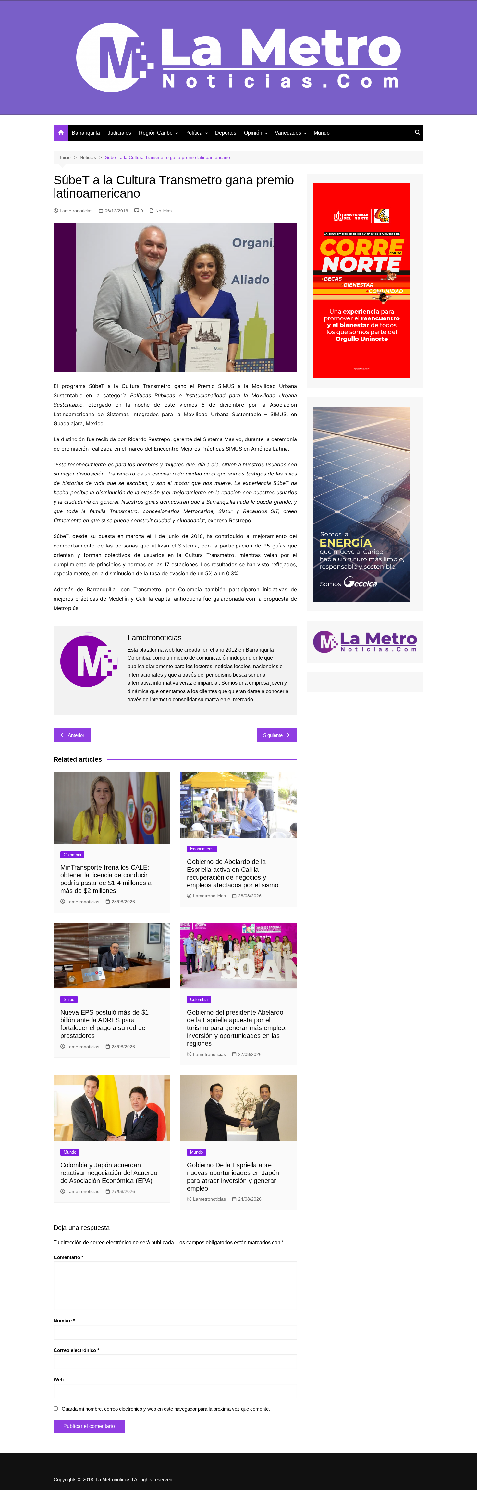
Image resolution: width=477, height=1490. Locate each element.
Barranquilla (86, 133)
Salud (69, 999)
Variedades (288, 133)
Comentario (68, 1257)
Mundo (322, 133)
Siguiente (273, 735)
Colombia (72, 854)
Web (59, 1379)
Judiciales (119, 133)
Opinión (253, 133)
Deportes (225, 133)
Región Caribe (156, 133)
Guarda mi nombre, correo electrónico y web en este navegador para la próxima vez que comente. (166, 1409)
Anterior (76, 735)
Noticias (163, 210)
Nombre (64, 1320)
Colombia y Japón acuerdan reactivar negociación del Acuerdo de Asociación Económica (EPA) (108, 1172)
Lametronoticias (76, 210)
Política (193, 133)
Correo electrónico (76, 1350)
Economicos (202, 849)
